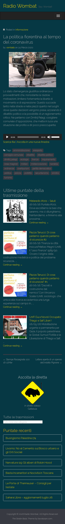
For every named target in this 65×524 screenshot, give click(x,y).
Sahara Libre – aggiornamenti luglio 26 (29, 497)
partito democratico (41, 168)
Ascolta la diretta (32, 377)
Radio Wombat (20, 6)
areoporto (37, 150)
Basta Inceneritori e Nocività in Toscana (29, 472)
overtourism (23, 168)
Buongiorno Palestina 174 (21, 438)
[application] (32, 137)
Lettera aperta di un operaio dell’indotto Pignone (48, 361)
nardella (54, 164)
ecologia (24, 159)
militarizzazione (39, 164)
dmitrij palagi (10, 159)
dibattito (30, 155)
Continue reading (39, 222)
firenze (35, 159)
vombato (10, 47)
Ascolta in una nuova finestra (33, 141)
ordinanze (9, 168)
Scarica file (9, 141)
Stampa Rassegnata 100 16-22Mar (16, 361)
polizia (18, 173)
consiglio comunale (13, 155)
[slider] (55, 137)
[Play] (7, 137)
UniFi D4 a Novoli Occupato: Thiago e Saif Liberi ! (45, 319)
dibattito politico (45, 155)
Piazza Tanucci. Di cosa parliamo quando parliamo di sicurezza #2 (44, 236)
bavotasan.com (45, 518)
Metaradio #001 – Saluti (42, 200)
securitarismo (41, 173)
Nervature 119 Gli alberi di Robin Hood (29, 462)
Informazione (21, 29)
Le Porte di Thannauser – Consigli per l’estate (28, 485)
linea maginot (11, 164)
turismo (8, 177)
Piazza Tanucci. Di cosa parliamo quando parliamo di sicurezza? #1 (44, 278)
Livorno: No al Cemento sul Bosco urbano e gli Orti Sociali (32, 450)
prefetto (28, 173)
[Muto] (48, 137)
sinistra (55, 173)
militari (24, 164)
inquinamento (48, 159)
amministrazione (21, 150)
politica (7, 173)
